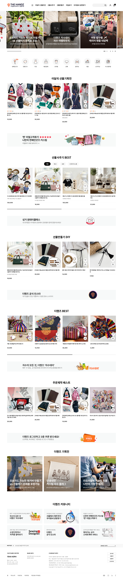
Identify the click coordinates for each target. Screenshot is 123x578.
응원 (63, 164)
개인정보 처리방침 (35, 575)
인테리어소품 (73, 164)
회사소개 (13, 575)
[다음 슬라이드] (112, 51)
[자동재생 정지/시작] (115, 51)
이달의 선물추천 (40, 5)
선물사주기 (51, 5)
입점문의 (111, 558)
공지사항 (111, 553)
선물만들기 (60, 5)
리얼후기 (69, 5)
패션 (55, 164)
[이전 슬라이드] (110, 51)
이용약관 (26, 575)
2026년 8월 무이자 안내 (21, 546)
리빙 (47, 164)
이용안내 (20, 575)
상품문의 (111, 556)
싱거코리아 (112, 561)
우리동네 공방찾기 (80, 5)
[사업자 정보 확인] (68, 563)
